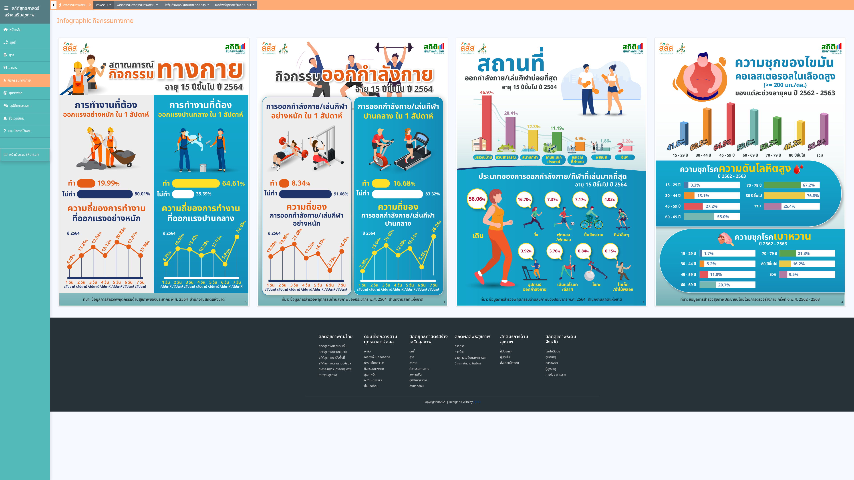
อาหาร (12, 67)
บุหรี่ (12, 42)
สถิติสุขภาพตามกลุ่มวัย (333, 352)
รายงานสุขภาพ (328, 375)
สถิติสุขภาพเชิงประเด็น (332, 346)
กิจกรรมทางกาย (19, 80)
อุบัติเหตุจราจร (19, 105)
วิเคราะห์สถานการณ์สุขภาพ (335, 369)
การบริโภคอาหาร (374, 363)
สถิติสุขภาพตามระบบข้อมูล (335, 363)
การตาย (460, 346)
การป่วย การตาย (556, 374)
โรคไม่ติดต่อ (553, 351)
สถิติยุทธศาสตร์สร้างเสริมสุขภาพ (21, 11)
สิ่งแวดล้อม (16, 118)
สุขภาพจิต (15, 93)
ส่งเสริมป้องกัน (509, 363)
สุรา (11, 55)
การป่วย (460, 352)
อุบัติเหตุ (551, 357)
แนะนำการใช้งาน (19, 131)
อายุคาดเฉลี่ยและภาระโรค (470, 357)
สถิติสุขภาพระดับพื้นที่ (332, 357)
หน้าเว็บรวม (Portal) (23, 154)
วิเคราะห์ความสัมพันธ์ (468, 363)
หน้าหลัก (14, 29)
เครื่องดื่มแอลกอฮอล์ (377, 357)
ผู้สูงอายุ (551, 368)
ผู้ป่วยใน (505, 357)
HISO (477, 402)
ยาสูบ (367, 351)
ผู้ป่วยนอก (506, 351)
